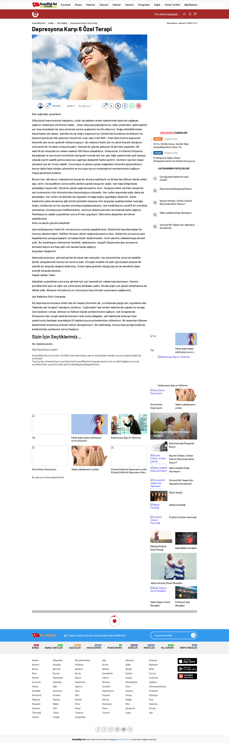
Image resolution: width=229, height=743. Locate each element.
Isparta (78, 686)
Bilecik (105, 669)
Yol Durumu (167, 646)
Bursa (78, 673)
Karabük (36, 690)
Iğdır (55, 686)
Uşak (128, 712)
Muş (151, 699)
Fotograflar (144, 4)
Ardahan (79, 664)
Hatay (35, 686)
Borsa (35, 646)
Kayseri (129, 690)
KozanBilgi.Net (38, 23)
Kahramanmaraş (157, 686)
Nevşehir (36, 703)
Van (151, 712)
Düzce (78, 677)
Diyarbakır (58, 677)
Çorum (152, 673)
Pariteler (149, 646)
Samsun (36, 708)
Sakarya (153, 703)
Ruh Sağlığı (62, 23)
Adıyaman (58, 660)
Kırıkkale (153, 690)
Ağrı (104, 660)
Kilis (77, 695)
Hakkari (153, 682)
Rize (128, 703)
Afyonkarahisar (83, 660)
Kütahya (153, 695)
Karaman (57, 690)
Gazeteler (75, 646)
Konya (129, 695)
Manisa (56, 699)
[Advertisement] (214, 68)
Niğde (56, 703)
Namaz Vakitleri (54, 646)
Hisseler (133, 646)
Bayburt (79, 669)
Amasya (153, 660)
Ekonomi (104, 4)
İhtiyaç (78, 4)
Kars (77, 690)
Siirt (55, 708)
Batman (57, 669)
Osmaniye (107, 703)
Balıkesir (153, 664)
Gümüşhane (131, 682)
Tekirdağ (36, 712)
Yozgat (56, 717)
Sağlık (157, 4)
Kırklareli (36, 695)
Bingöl (129, 669)
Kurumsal (66, 4)
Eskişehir (57, 682)
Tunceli (106, 712)
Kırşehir (57, 695)
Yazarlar (129, 4)
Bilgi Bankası (190, 4)
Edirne (105, 677)
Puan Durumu (114, 646)
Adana (35, 660)
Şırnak (152, 708)
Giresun (106, 682)
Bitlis (151, 669)
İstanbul (106, 686)
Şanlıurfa (130, 708)
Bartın (35, 669)
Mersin (105, 699)
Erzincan (153, 677)
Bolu (34, 673)
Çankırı (129, 673)
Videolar (116, 4)
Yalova (35, 717)
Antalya (57, 664)
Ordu (77, 703)
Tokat (56, 712)
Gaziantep (80, 682)
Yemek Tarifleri (172, 4)
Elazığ (129, 677)
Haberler (90, 4)
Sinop (78, 708)
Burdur (56, 673)
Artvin (105, 664)
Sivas (104, 708)
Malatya (36, 699)
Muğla (129, 699)
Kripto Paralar (188, 646)
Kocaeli (106, 695)
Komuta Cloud (124, 739)
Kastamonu (108, 690)
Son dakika (166, 14)
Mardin (78, 699)
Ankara (35, 664)
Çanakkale (107, 673)
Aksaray (130, 660)
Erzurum (36, 682)
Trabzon (79, 712)
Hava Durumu (94, 646)
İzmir (128, 686)
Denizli (35, 677)
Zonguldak (80, 717)
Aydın (128, 664)
